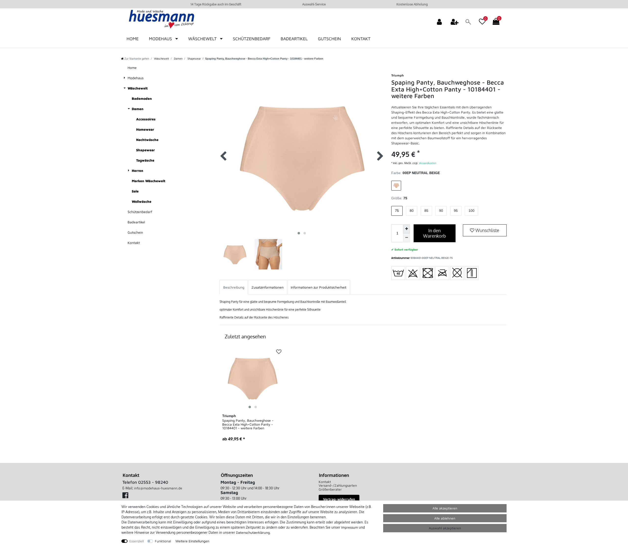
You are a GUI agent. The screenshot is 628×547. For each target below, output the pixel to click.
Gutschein (329, 38)
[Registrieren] (455, 21)
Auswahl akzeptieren (445, 528)
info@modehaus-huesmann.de (158, 488)
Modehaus (161, 38)
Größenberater (330, 489)
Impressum (349, 527)
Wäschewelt (203, 38)
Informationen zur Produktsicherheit (318, 287)
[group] (253, 377)
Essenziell (136, 541)
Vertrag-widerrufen (339, 499)
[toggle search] (468, 22)
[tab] (234, 287)
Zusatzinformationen (267, 287)
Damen (178, 58)
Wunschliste (486, 230)
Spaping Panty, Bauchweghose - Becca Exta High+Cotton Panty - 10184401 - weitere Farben (248, 424)
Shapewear (194, 58)
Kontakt (360, 38)
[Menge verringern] (406, 237)
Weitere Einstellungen (192, 541)
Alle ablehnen (444, 518)
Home (133, 38)
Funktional (163, 541)
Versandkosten (427, 163)
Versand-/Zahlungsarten (338, 485)
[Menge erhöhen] (406, 228)
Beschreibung (233, 287)
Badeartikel (294, 38)
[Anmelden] (439, 21)
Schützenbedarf (251, 38)
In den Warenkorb (434, 233)
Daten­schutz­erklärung (253, 532)
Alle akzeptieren (444, 508)
